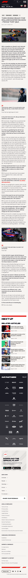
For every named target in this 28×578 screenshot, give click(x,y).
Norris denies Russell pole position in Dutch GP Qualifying (17, 351)
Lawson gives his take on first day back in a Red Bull (17, 343)
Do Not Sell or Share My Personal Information (12, 539)
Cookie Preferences (6, 548)
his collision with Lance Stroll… (13, 185)
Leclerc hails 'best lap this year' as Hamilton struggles (17, 335)
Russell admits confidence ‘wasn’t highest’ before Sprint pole (17, 359)
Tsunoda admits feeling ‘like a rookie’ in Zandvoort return (17, 374)
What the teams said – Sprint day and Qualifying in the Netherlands (17, 367)
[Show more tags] (20, 15)
